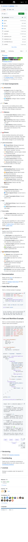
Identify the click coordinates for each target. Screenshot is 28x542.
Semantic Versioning (14, 454)
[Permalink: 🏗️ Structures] (1, 88)
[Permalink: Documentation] (1, 274)
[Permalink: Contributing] (1, 458)
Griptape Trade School (13, 281)
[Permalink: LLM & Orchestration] (1, 143)
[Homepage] (14, 2)
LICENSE (6, 44)
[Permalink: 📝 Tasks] (1, 103)
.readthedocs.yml (7, 36)
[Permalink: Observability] (1, 211)
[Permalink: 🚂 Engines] (1, 229)
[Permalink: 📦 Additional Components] (1, 252)
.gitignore (6, 33)
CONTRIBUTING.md (8, 41)
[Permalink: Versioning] (1, 451)
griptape (12, 6)
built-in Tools (10, 224)
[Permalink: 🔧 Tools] (1, 218)
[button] (24, 293)
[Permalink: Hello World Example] (1, 286)
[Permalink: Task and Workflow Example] (1, 318)
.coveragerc (6, 31)
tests (5, 28)
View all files (14, 47)
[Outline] (26, 51)
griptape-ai (6, 6)
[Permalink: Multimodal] (1, 187)
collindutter (6, 17)
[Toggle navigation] (2, 2)
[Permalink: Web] (1, 201)
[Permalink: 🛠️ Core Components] (1, 84)
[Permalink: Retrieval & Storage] (1, 166)
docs (5, 23)
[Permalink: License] (1, 468)
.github (5, 20)
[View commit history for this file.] (25, 17)
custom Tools (9, 225)
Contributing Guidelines (8, 464)
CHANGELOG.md (7, 39)
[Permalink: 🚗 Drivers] (1, 132)
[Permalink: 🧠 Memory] (1, 112)
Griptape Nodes (9, 77)
